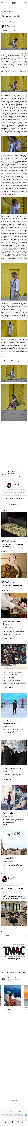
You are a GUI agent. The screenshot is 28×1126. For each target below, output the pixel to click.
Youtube (24, 71)
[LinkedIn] (22, 1122)
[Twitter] (16, 1122)
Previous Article (7, 510)
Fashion (3, 11)
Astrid (7, 25)
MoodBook (10, 11)
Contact (12, 1118)
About (6, 1118)
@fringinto (9, 981)
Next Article (4, 551)
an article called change (17, 58)
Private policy (19, 1118)
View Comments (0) (13, 504)
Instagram (17, 71)
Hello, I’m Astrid (11, 879)
